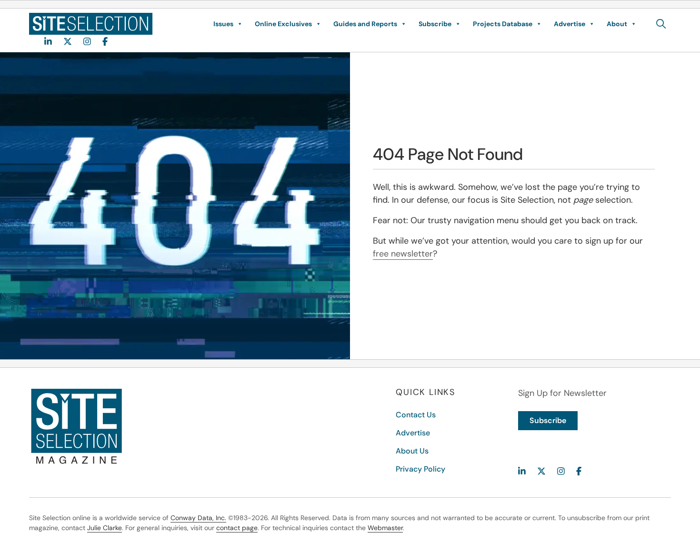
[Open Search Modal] (661, 24)
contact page (237, 527)
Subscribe (435, 24)
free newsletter (403, 253)
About (617, 24)
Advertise (569, 24)
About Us (412, 451)
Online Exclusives (283, 24)
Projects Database (502, 24)
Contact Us (416, 415)
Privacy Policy (420, 469)
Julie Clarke (104, 527)
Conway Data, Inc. (198, 517)
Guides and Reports (365, 24)
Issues (223, 24)
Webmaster (385, 527)
